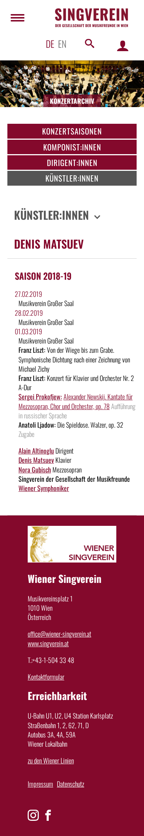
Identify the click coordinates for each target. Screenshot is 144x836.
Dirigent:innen (72, 162)
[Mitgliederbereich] (122, 45)
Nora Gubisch (34, 469)
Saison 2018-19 (43, 275)
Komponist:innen (72, 147)
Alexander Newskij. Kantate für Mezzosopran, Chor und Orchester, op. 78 (75, 401)
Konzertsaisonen (72, 131)
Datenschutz (70, 784)
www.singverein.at (48, 643)
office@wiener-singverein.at (59, 633)
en (62, 43)
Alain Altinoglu (36, 450)
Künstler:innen (72, 178)
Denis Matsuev (36, 460)
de (50, 43)
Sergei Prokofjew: (40, 396)
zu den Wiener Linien (51, 760)
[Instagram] (33, 815)
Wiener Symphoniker (43, 488)
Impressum (40, 784)
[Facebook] (48, 815)
